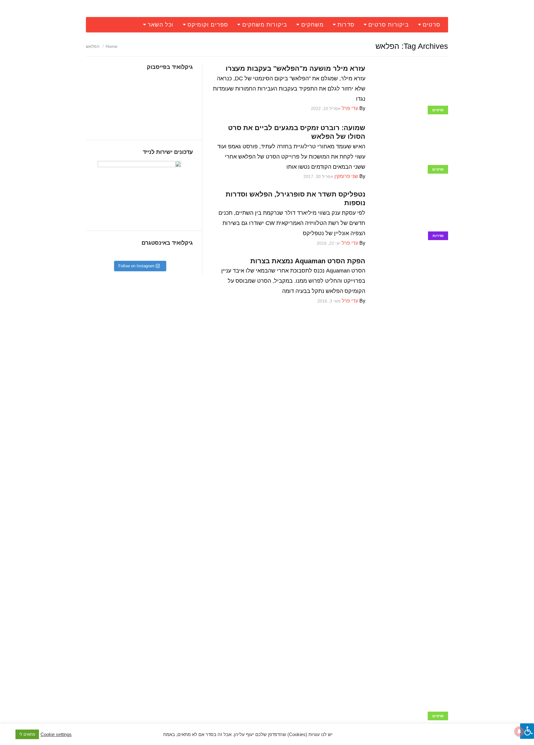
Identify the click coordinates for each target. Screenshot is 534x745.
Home (111, 46)
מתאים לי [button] (27, 734)
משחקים (312, 25)
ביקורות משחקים (264, 25)
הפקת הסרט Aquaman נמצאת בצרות (307, 261)
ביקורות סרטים (388, 25)
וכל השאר (161, 25)
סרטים (431, 25)
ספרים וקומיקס (208, 25)
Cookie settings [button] (56, 734)
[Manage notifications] (519, 731)
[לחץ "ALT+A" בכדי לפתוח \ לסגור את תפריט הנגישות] (527, 731)
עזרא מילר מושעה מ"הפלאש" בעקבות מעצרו (295, 68)
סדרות (345, 25)
